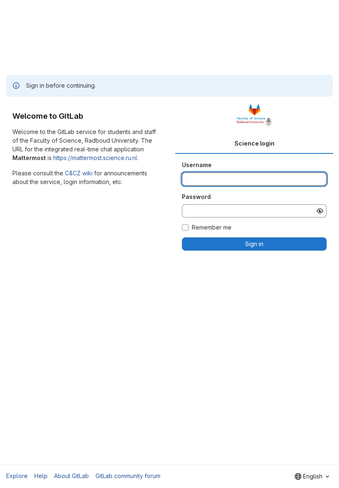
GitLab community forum (127, 475)
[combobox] (312, 476)
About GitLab (71, 475)
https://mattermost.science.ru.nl (95, 157)
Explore (17, 475)
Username (197, 164)
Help (41, 475)
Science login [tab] (254, 143)
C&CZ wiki (79, 173)
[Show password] (320, 211)
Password (196, 196)
